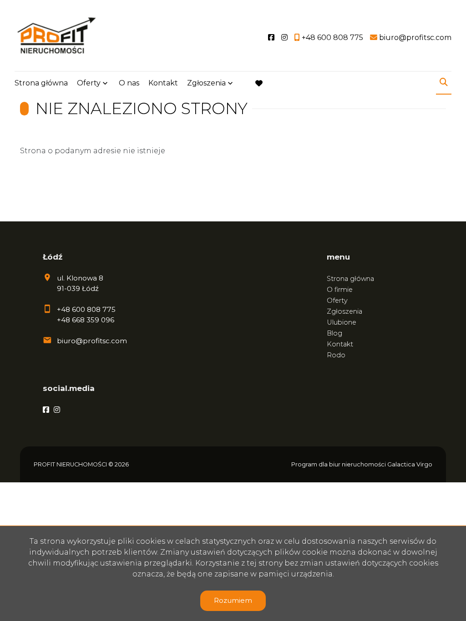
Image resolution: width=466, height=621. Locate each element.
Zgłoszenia (344, 311)
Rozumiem (233, 600)
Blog (334, 333)
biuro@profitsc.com (92, 340)
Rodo (336, 355)
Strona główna (41, 83)
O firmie (340, 289)
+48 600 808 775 (86, 309)
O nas (129, 83)
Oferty (89, 83)
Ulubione (341, 322)
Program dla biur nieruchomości (339, 464)
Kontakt (163, 83)
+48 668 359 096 (85, 320)
